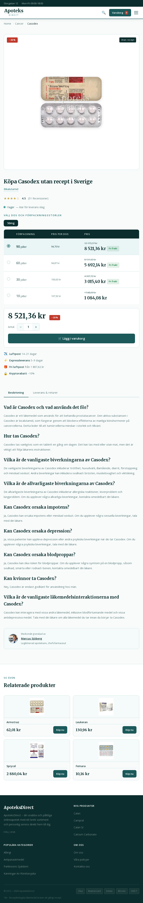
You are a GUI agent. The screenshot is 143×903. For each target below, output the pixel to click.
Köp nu (60, 730)
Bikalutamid (11, 189)
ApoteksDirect (19, 807)
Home (7, 23)
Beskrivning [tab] (16, 392)
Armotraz (13, 722)
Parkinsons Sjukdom (16, 866)
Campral (79, 820)
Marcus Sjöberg (31, 638)
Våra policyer (81, 859)
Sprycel (11, 766)
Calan (77, 813)
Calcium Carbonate (85, 834)
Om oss (78, 852)
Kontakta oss (82, 866)
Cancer (19, 23)
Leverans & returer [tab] (45, 392)
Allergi (7, 852)
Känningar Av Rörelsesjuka (20, 873)
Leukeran (82, 722)
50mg (11, 223)
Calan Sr (79, 827)
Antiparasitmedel (14, 859)
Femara (81, 766)
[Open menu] (136, 12)
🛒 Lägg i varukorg (71, 338)
